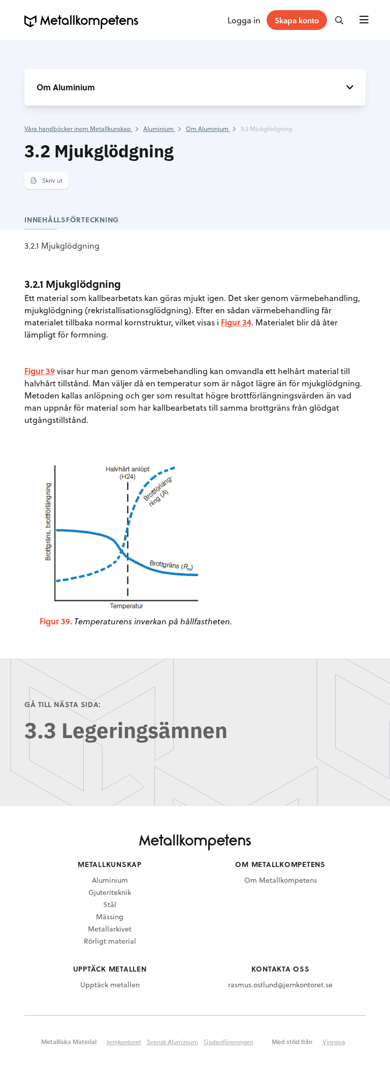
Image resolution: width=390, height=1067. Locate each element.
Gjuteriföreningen (228, 1041)
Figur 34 (236, 322)
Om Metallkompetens (280, 880)
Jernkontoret (124, 1041)
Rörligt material (110, 941)
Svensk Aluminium (172, 1041)
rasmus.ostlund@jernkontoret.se (280, 984)
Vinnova (333, 1041)
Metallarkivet (110, 928)
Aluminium (110, 880)
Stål (109, 904)
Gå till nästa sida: (62, 704)
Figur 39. (56, 621)
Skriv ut (51, 180)
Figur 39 (39, 371)
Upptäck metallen (110, 984)
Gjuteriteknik (109, 892)
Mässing (109, 916)
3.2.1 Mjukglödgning (62, 245)
